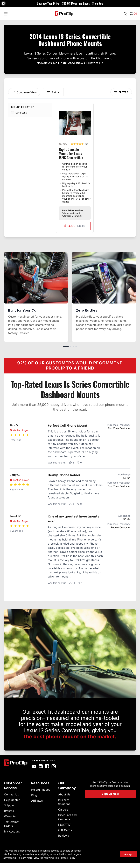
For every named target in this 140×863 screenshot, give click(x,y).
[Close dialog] (136, 390)
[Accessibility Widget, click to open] (3, 3)
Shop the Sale (105, 467)
